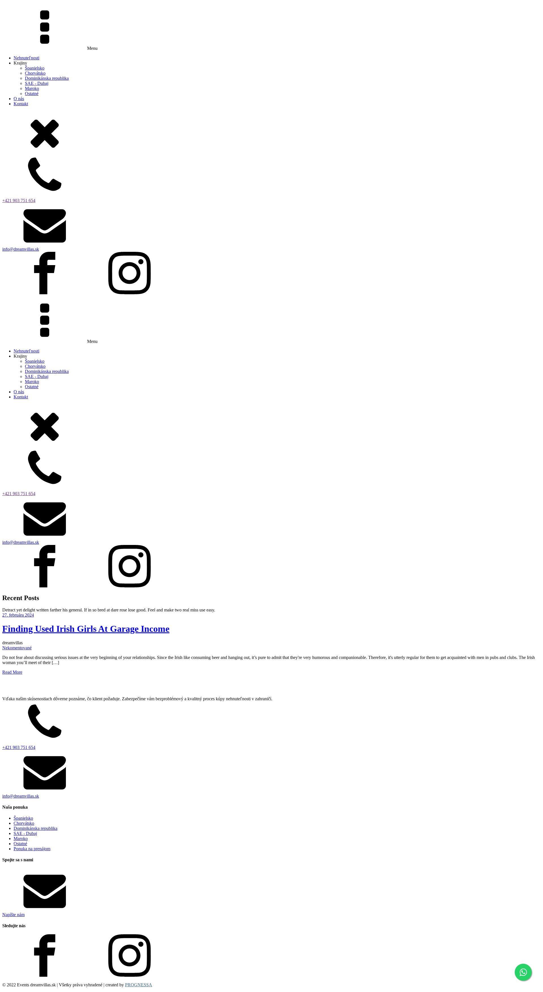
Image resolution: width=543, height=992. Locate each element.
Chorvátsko (35, 73)
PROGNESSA (138, 984)
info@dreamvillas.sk (20, 249)
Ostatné (31, 93)
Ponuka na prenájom (32, 848)
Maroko (32, 88)
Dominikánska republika (47, 78)
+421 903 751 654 (18, 200)
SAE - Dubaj (36, 83)
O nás (19, 98)
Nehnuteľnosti (26, 57)
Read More (12, 672)
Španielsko (34, 68)
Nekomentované (17, 647)
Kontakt (21, 103)
